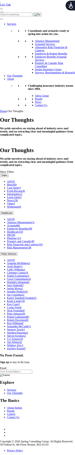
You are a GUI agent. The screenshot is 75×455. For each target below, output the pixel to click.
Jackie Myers (15, 288)
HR (11, 234)
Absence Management (47, 40)
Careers (11, 414)
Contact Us (41, 105)
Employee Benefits (19, 228)
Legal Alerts (14, 197)
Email (3, 368)
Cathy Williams (16, 269)
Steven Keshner (16, 335)
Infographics (14, 194)
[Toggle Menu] (1, 18)
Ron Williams (15, 323)
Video (4, 175)
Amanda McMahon (18, 263)
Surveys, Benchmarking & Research (55, 72)
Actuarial (13, 225)
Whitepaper (14, 206)
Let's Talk (5, 4)
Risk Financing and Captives (25, 244)
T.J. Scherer (15, 338)
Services (11, 23)
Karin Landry (16, 301)
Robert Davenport (17, 320)
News (38, 102)
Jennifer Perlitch (17, 291)
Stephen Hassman (17, 332)
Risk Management (19, 247)
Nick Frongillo (16, 310)
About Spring (14, 407)
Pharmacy (14, 238)
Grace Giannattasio (19, 278)
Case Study (14, 187)
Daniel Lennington (18, 275)
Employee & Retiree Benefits (51, 53)
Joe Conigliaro (15, 294)
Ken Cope (13, 304)
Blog (12, 184)
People (38, 98)
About (10, 78)
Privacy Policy (15, 450)
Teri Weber (14, 342)
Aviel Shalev (14, 266)
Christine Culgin (17, 272)
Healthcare (6, 213)
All (11, 181)
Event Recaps (16, 190)
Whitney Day (15, 345)
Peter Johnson (8, 254)
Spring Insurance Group (48, 69)
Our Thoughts (14, 75)
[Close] (2, 11)
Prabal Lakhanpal (18, 316)
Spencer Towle (16, 329)
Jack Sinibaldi (15, 285)
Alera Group (42, 95)
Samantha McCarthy (19, 326)
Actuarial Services (45, 44)
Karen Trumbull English (21, 297)
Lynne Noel (14, 307)
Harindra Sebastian (18, 282)
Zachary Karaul (16, 348)
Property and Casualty (20, 241)
